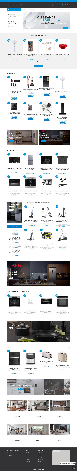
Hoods (67, 119)
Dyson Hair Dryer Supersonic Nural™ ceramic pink (30, 90)
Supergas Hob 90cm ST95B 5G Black (14, 168)
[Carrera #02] (38, 405)
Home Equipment (28, 457)
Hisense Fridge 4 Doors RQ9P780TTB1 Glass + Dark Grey (46, 89)
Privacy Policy (40, 455)
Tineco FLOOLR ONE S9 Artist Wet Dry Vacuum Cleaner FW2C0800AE (16, 231)
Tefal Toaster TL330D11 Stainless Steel (46, 362)
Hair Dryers (19, 93)
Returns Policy (40, 459)
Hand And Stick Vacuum (32, 224)
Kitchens (15, 417)
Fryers (18, 370)
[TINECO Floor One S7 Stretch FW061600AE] (10, 246)
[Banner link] (22, 137)
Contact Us (40, 454)
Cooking (64, 119)
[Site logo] (13, 4)
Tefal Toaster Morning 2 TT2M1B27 (62, 365)
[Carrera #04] (17, 429)
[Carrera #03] (60, 405)
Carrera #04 (17, 440)
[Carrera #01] (17, 405)
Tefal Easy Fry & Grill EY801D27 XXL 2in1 (30, 369)
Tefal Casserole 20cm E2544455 (62, 54)
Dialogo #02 (59, 440)
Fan (62, 93)
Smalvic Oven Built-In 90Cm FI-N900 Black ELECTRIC (14, 191)
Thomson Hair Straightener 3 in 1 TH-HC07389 (62, 191)
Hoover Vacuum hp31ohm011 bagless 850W (62, 244)
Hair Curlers (15, 93)
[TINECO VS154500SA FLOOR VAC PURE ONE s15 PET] (47, 212)
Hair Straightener (11, 94)
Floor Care (27, 223)
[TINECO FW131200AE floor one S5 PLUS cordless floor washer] (10, 253)
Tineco (37, 224)
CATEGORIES (28, 450)
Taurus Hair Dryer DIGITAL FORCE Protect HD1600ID (46, 115)
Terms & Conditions (41, 457)
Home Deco (27, 455)
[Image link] (13, 450)
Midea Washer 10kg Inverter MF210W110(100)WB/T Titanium (14, 113)
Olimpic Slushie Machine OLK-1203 (30, 114)
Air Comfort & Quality (65, 92)
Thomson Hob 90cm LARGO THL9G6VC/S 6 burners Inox (46, 191)
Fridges (45, 90)
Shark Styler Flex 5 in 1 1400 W (46, 54)
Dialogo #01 (38, 440)
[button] (24, 20)
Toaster (49, 365)
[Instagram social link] (56, 1)
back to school (67, 367)
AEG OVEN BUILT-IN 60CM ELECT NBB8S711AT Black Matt (30, 310)
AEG (17, 313)
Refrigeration (42, 90)
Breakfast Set (67, 366)
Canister (64, 246)
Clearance (14, 170)
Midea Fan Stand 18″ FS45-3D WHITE (14, 54)
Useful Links (40, 450)
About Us (40, 452)
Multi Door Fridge (50, 90)
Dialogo (40, 442)
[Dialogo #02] (60, 429)
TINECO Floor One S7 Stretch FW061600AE (16, 246)
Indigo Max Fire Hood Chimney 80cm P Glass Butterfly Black (62, 169)
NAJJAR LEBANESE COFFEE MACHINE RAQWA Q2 (30, 55)
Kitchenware (28, 459)
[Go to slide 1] (37, 61)
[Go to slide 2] (38, 61)
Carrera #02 (38, 416)
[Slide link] (46, 20)
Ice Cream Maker (35, 115)
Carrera (18, 417)
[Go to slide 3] (39, 61)
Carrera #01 (17, 416)
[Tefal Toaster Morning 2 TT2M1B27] (62, 356)
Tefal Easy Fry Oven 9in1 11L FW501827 (14, 369)
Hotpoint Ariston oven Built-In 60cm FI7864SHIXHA (62, 310)
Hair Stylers (16, 94)
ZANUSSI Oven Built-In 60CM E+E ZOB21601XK (30, 191)
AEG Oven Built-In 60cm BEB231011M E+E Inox (14, 310)
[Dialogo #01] (38, 429)
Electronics (27, 452)
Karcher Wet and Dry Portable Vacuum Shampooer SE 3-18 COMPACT (47, 245)
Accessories (30, 57)
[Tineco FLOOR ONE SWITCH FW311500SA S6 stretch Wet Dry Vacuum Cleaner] (10, 240)
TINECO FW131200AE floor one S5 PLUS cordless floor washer (16, 252)
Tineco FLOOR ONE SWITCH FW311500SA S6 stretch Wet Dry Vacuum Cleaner (16, 239)
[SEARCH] (51, 5)
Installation (40, 461)
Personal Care (10, 93)
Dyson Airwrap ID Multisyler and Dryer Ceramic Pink (14, 92)
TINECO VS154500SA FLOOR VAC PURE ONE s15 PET (47, 221)
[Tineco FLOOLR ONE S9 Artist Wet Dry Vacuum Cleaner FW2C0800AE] (10, 232)
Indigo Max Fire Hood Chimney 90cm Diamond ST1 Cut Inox (46, 169)
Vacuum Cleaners (47, 223)
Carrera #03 (59, 416)
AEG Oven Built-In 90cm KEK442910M (46, 310)
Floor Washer (31, 223)
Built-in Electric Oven (17, 312)
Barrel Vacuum (48, 247)
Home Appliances (46, 91)
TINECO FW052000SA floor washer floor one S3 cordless (31, 244)
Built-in (13, 169)
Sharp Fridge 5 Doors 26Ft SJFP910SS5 (30, 169)
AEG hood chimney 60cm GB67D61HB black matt (62, 118)
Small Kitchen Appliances (27, 115)
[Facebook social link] (54, 1)
